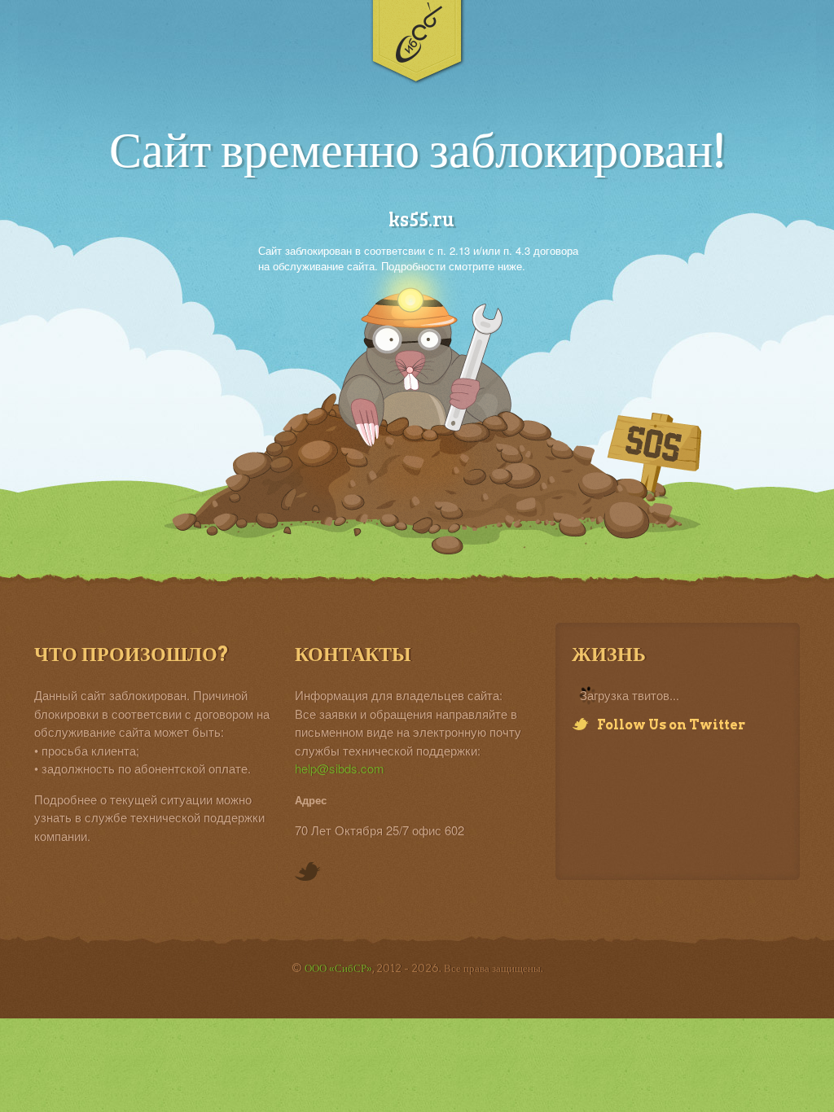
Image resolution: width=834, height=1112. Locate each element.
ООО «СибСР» (338, 968)
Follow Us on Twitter (671, 725)
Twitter (308, 873)
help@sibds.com (339, 768)
